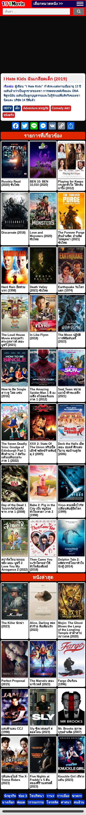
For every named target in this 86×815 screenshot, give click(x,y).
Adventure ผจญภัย (35, 108)
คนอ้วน (79, 802)
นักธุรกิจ (10, 796)
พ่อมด (21, 802)
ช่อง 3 (23, 796)
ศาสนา (66, 802)
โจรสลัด (52, 802)
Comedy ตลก (61, 108)
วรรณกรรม (36, 802)
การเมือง (63, 796)
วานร (50, 796)
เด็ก (17, 108)
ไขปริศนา (37, 796)
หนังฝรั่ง (9, 115)
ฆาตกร (77, 796)
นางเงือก (8, 802)
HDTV (8, 108)
